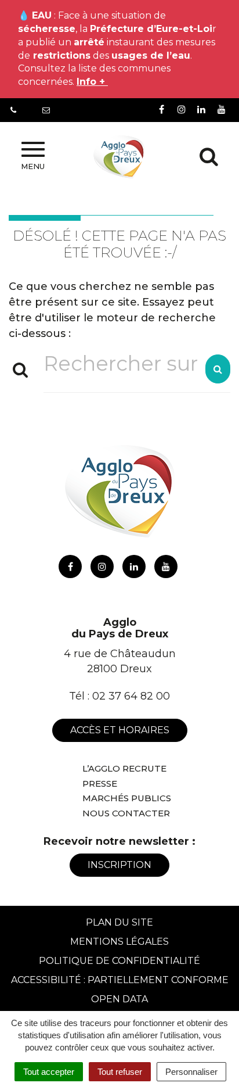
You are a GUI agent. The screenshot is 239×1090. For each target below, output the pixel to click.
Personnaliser (191, 1072)
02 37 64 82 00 (131, 696)
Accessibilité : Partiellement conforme (120, 979)
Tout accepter (48, 1072)
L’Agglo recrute (124, 768)
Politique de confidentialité (119, 960)
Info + (92, 81)
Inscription (119, 864)
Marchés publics (126, 798)
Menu (33, 166)
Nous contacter (126, 813)
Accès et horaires (119, 730)
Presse (99, 783)
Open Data (119, 999)
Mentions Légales (119, 941)
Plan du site (119, 922)
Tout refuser (119, 1072)
